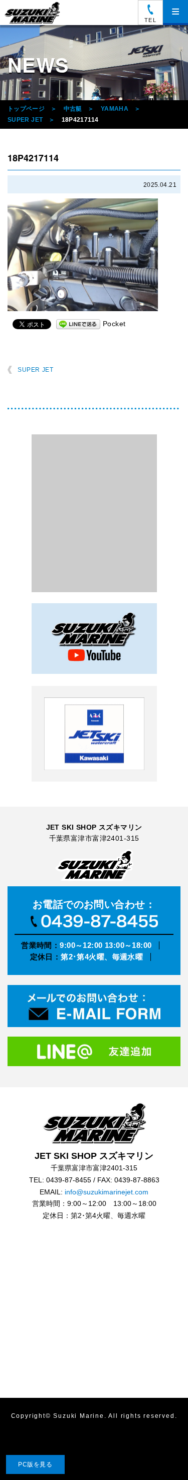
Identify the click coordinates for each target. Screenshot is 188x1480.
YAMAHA (114, 108)
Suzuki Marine (78, 1416)
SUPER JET (25, 119)
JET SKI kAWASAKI (94, 733)
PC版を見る (35, 1464)
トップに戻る (159, 1451)
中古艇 (73, 108)
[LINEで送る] (78, 324)
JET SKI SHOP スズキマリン (94, 1123)
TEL (150, 20)
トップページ (26, 108)
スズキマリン (34, 12)
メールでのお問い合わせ (94, 1008)
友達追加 (94, 1054)
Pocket (114, 324)
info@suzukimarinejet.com (106, 1192)
